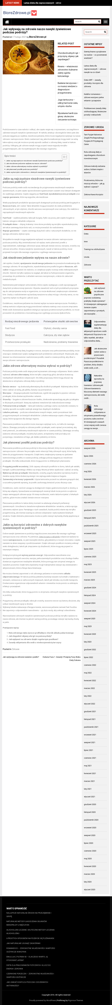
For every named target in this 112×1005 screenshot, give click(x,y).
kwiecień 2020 (90, 866)
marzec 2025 (89, 580)
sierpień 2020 (89, 835)
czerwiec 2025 (90, 557)
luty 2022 (87, 696)
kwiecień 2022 (90, 680)
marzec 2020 (89, 874)
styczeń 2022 (89, 704)
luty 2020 (87, 882)
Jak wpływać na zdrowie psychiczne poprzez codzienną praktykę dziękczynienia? (94, 294)
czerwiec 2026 (90, 464)
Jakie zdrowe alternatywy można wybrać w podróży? (27, 166)
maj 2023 (88, 626)
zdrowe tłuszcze (28, 399)
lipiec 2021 (88, 750)
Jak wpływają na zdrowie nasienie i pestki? (21, 657)
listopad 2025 (90, 518)
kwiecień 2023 (90, 634)
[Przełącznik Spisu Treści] (63, 156)
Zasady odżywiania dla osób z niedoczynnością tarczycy (35, 642)
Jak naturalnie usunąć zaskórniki (23, 943)
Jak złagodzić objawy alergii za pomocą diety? (30, 636)
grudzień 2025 (90, 510)
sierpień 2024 (89, 603)
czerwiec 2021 (90, 758)
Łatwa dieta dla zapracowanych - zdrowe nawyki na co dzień (53, 3)
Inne (86, 241)
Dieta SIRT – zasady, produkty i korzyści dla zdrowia (93, 83)
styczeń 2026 (89, 502)
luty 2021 (87, 789)
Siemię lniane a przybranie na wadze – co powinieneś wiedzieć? (95, 55)
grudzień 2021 (90, 711)
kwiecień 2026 (90, 479)
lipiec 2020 (88, 843)
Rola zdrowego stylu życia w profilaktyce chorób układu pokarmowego (41, 633)
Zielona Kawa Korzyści (93, 194)
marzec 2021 (89, 781)
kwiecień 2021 (90, 773)
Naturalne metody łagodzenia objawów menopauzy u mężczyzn (26, 923)
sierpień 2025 (89, 541)
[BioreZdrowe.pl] (7, 21)
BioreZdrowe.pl (37, 36)
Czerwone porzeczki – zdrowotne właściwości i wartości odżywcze (30, 975)
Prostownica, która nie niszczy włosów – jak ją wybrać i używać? (94, 183)
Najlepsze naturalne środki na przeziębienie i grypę (28, 915)
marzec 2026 (89, 487)
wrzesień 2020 (90, 827)
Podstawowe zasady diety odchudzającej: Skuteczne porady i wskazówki (95, 111)
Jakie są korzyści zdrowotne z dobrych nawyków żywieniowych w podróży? (36, 172)
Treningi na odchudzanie (94, 249)
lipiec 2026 (88, 456)
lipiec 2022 (88, 657)
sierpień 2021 (89, 742)
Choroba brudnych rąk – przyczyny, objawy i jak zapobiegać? (69, 56)
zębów (66, 335)
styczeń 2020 (89, 889)
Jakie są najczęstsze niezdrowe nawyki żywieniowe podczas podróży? (34, 161)
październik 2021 (91, 727)
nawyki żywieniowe (57, 178)
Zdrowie (15, 649)
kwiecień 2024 (90, 611)
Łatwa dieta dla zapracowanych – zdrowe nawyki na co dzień (95, 69)
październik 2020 (91, 820)
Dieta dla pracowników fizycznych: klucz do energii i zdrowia (28, 967)
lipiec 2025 (88, 549)
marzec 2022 (89, 688)
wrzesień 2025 (90, 533)
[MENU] (105, 22)
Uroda (86, 257)
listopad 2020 (90, 812)
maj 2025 (88, 564)
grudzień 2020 (90, 804)
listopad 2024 (90, 595)
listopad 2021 (90, 719)
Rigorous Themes (75, 1000)
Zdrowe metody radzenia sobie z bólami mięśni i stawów (94, 169)
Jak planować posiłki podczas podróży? (22, 169)
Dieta (86, 234)
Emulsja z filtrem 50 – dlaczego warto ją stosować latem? (27, 958)
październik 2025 (91, 526)
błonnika (29, 396)
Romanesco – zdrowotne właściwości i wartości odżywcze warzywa (30, 950)
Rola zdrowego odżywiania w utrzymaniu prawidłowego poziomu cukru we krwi (95, 412)
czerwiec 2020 (90, 851)
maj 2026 (88, 471)
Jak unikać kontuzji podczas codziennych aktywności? (27, 984)
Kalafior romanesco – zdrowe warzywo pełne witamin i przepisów (94, 97)
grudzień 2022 (90, 649)
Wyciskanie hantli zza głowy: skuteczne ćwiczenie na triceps (67, 116)
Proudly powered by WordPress (42, 1000)
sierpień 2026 (89, 448)
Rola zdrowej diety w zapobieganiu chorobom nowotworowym (94, 155)
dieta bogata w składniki (49, 537)
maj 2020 (88, 858)
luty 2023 (87, 642)
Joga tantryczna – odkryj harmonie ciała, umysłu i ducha (68, 103)
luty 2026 (87, 495)
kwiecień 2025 (90, 572)
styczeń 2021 (89, 797)
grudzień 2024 (90, 587)
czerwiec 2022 (90, 665)
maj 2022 (88, 673)
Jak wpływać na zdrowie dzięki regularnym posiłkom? (33, 639)
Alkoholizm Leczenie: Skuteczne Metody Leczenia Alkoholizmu (30, 931)
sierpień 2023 (89, 618)
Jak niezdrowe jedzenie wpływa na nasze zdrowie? (26, 163)
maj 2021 (88, 766)
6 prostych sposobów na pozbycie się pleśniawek (30, 938)
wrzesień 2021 (90, 735)
